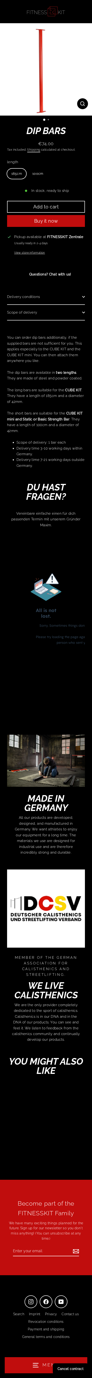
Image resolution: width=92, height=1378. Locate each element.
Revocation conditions (45, 1322)
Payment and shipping (46, 1329)
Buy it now (46, 221)
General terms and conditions (46, 1337)
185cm (16, 174)
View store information (29, 252)
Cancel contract (71, 1369)
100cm (37, 174)
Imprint (34, 1314)
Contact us (70, 1314)
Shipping (33, 149)
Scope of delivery (22, 312)
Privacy (51, 1314)
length (12, 162)
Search (18, 1314)
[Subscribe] (75, 1251)
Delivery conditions (23, 297)
